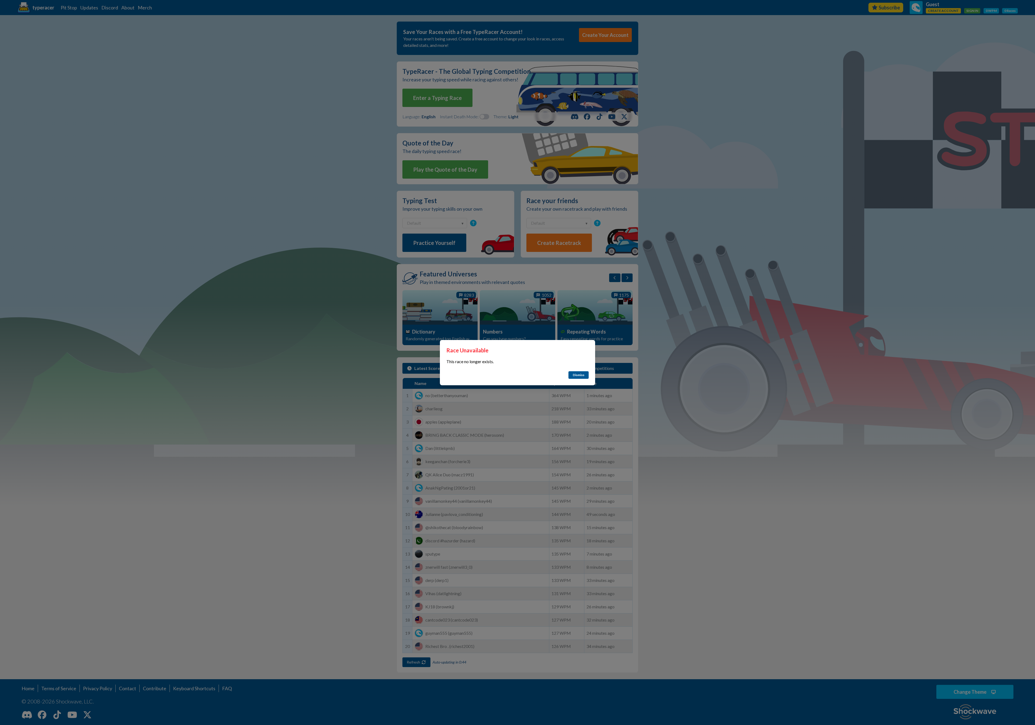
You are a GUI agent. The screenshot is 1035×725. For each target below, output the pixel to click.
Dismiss (578, 375)
